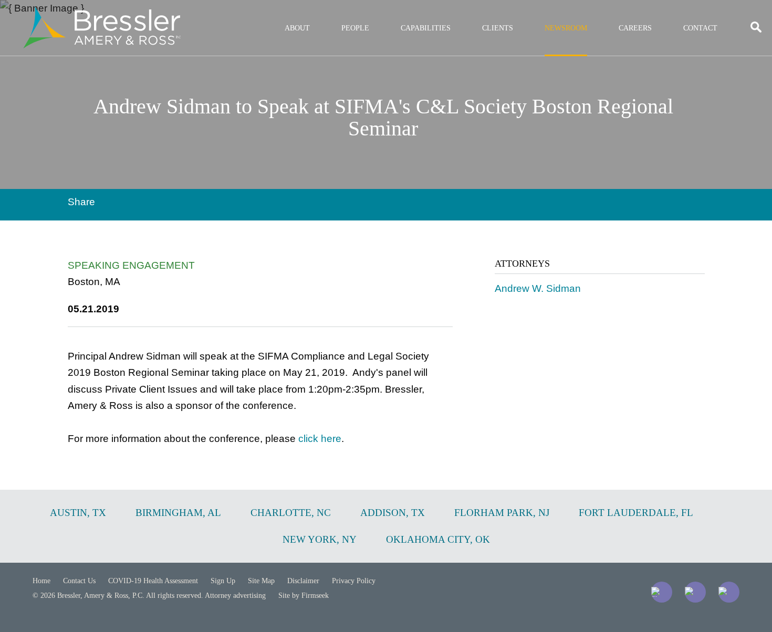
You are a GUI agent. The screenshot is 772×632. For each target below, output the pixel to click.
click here (319, 438)
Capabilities (426, 28)
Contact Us (79, 581)
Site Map (261, 581)
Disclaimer (303, 581)
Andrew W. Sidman (538, 288)
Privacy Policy (353, 581)
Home (41, 581)
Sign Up (223, 581)
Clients (497, 28)
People (355, 28)
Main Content (348, 13)
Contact (700, 28)
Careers (635, 28)
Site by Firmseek (303, 595)
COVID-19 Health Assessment (153, 581)
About (297, 28)
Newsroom (566, 28)
